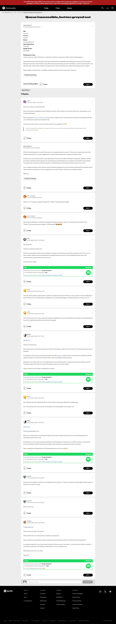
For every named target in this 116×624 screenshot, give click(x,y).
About (25, 593)
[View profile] (24, 101)
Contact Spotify (60, 604)
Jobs (25, 597)
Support (58, 593)
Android (20, 12)
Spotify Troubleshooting (41, 117)
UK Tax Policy (73, 620)
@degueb (30, 527)
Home (11, 12)
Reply (88, 84)
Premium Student (77, 604)
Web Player (59, 597)
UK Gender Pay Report (83, 620)
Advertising (43, 601)
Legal (5, 620)
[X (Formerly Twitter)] (105, 591)
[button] (92, 26)
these (61, 355)
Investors (42, 604)
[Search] (102, 8)
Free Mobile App (60, 601)
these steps (68, 3)
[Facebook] (110, 591)
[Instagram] (100, 591)
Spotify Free (75, 608)
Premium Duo (76, 597)
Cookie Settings (35, 620)
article (87, 253)
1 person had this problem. (30, 84)
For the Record (28, 601)
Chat (58, 8)
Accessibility (52, 620)
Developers (43, 597)
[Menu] (112, 8)
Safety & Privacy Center (14, 620)
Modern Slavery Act (62, 620)
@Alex (70, 355)
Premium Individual (77, 593)
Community (11, 8)
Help (46, 8)
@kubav (28, 340)
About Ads (44, 620)
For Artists (43, 593)
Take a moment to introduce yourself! (52, 275)
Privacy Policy (25, 620)
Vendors (42, 608)
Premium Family (76, 601)
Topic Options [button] (25, 90)
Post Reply (87, 582)
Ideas (69, 8)
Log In (107, 8)
